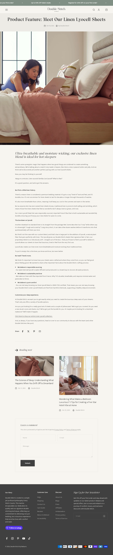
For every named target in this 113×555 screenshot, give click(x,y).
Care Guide (41, 508)
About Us (59, 497)
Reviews (40, 511)
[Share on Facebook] (22, 331)
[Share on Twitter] (28, 331)
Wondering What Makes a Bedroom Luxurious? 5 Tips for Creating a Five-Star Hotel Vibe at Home (77, 402)
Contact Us (41, 504)
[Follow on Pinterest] (18, 538)
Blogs (57, 501)
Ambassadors (60, 511)
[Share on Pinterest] (34, 331)
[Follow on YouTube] (23, 538)
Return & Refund (43, 515)
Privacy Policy (58, 429)
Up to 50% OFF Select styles (37, 2)
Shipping (40, 501)
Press (57, 504)
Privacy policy (60, 515)
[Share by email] (40, 331)
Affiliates (59, 508)
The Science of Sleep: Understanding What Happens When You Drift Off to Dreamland (34, 381)
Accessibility (41, 518)
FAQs (39, 497)
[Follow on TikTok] (29, 538)
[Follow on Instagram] (12, 538)
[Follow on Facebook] (6, 538)
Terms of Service (71, 429)
